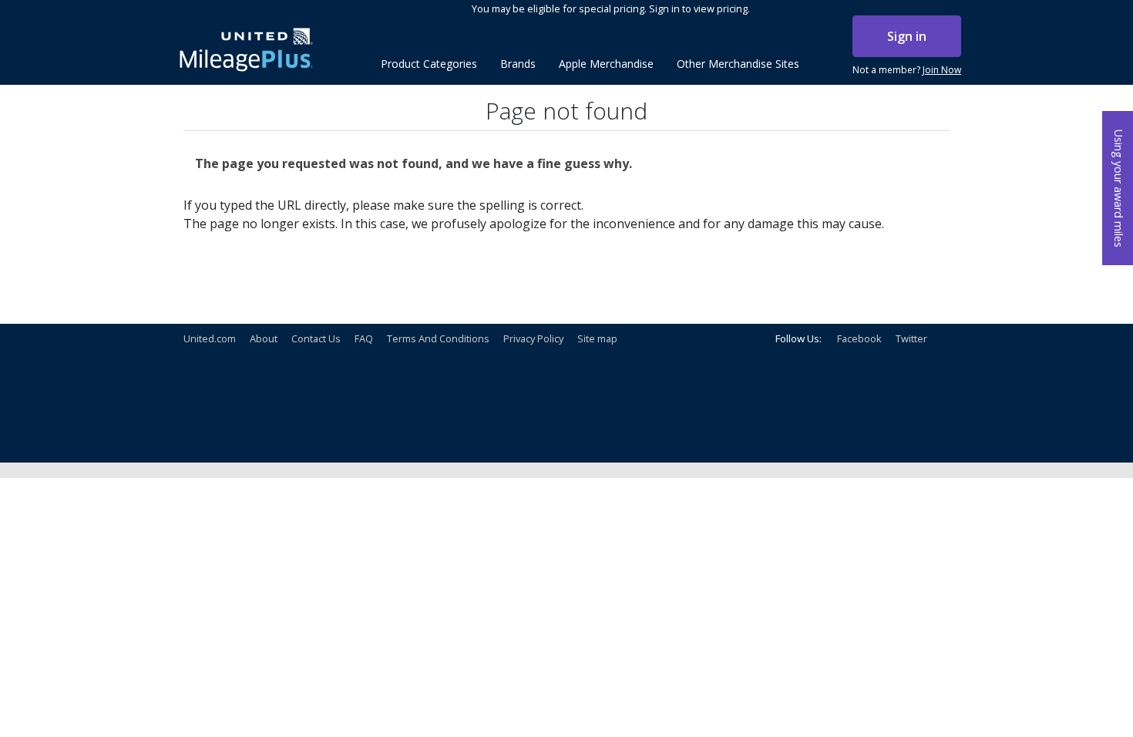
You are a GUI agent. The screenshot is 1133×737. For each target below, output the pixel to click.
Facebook (859, 338)
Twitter (911, 338)
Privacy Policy (533, 338)
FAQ (364, 338)
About (263, 338)
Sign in (906, 36)
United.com (209, 338)
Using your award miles (1118, 188)
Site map (597, 338)
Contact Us (316, 338)
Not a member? (906, 69)
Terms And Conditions (438, 338)
